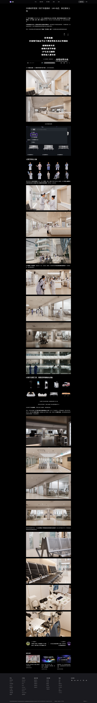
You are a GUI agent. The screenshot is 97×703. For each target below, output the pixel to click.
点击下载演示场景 (48, 123)
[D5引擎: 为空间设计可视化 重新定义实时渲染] (33, 659)
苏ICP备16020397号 (21, 701)
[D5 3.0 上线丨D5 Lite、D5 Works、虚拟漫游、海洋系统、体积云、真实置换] (48, 659)
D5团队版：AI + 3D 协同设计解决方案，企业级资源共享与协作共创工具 (64, 666)
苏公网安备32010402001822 (29, 701)
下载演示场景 (30, 67)
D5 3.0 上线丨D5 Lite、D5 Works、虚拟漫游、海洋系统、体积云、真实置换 (48, 666)
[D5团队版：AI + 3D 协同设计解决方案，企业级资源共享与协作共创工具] (64, 659)
